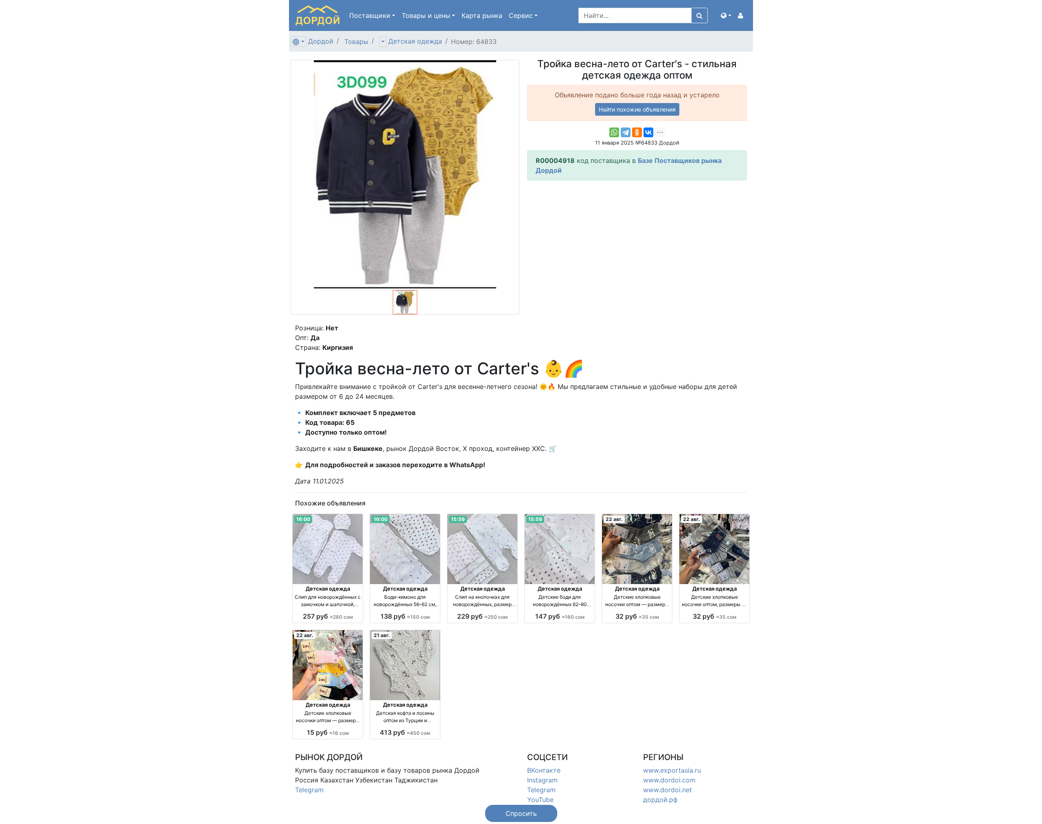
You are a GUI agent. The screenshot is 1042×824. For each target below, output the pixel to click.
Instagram (542, 780)
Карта (482, 15)
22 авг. (614, 519)
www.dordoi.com (669, 780)
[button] (726, 15)
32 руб (637, 616)
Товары (356, 41)
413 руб (405, 732)
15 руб (328, 732)
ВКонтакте (543, 770)
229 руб (482, 616)
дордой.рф (660, 799)
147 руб (559, 616)
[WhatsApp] (614, 132)
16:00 (303, 519)
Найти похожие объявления (637, 109)
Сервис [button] (521, 15)
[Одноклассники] (637, 132)
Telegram (309, 790)
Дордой (320, 41)
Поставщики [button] (369, 15)
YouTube (540, 799)
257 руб (328, 616)
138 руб (405, 616)
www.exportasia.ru (672, 770)
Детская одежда (415, 41)
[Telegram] (625, 132)
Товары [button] (426, 15)
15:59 (458, 519)
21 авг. (382, 635)
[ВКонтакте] (648, 132)
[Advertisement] (637, 244)
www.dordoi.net (667, 790)
